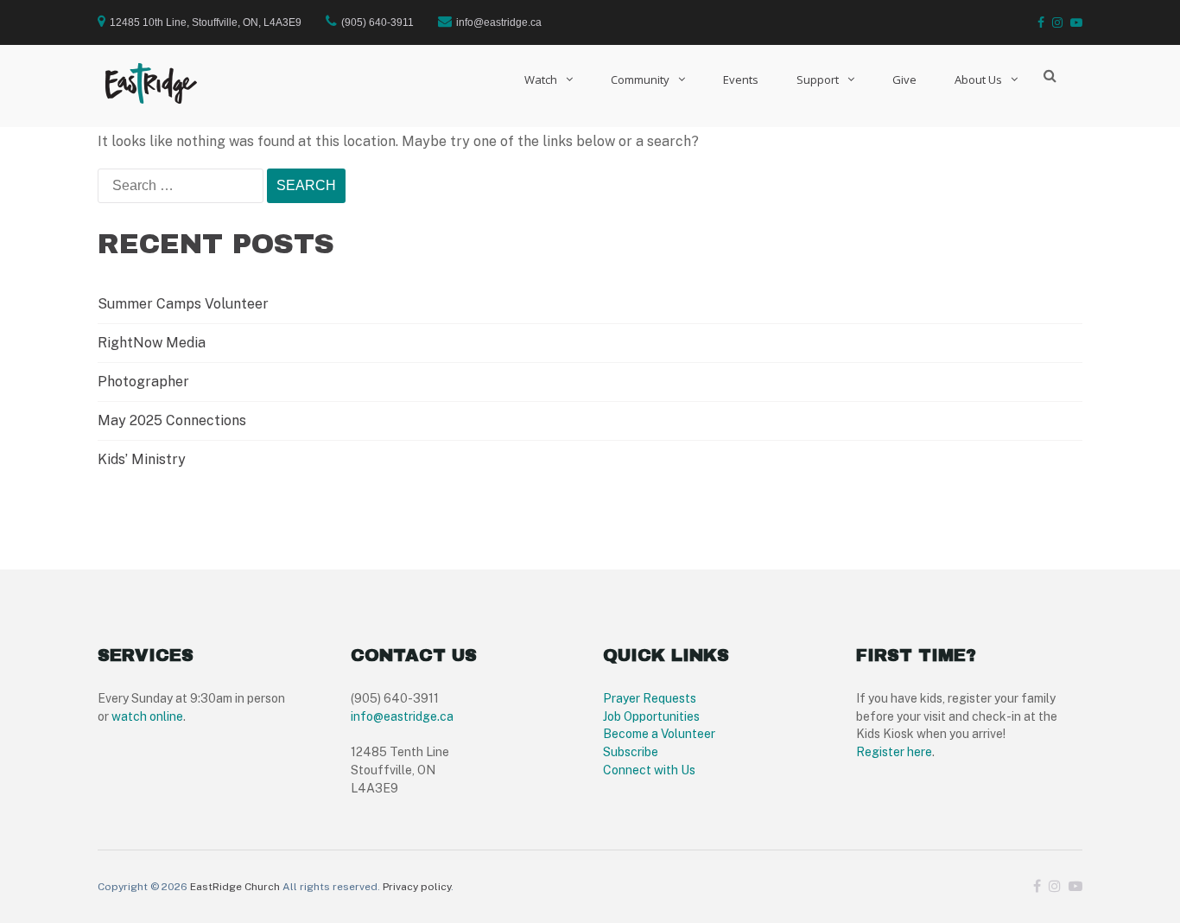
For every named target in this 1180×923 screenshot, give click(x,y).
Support (817, 79)
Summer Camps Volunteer (183, 304)
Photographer (143, 381)
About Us (978, 79)
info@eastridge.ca (402, 716)
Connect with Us (649, 770)
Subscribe (630, 752)
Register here (894, 752)
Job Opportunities (651, 716)
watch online (147, 716)
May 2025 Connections (172, 420)
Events (740, 79)
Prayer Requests (649, 698)
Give (904, 79)
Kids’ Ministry (142, 459)
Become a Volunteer (659, 734)
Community (640, 79)
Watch (540, 79)
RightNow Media (152, 342)
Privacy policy (417, 887)
